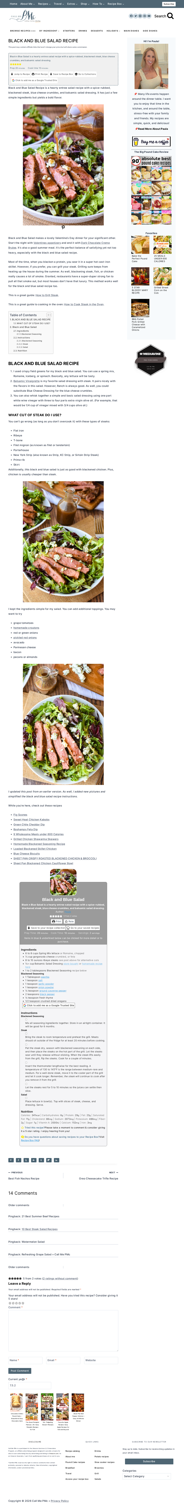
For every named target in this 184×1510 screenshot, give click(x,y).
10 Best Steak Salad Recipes (40, 1229)
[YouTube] (149, 16)
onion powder (46, 987)
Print (58, 921)
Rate (71, 921)
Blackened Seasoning (31, 334)
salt (40, 980)
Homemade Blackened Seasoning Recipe (39, 844)
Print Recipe (41, 74)
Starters (69, 31)
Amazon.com (53, 1453)
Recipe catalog (72, 1451)
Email (52, 1360)
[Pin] (63, 228)
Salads (98, 1479)
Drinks (83, 31)
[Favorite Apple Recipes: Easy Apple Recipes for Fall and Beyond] (62, 1406)
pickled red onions (25, 637)
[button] (11, 64)
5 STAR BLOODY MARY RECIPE (140, 290)
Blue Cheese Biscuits (26, 853)
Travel (68, 1473)
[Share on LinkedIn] (56, 1160)
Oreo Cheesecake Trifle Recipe (98, 1175)
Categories (129, 1470)
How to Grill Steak (47, 295)
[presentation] (140, 245)
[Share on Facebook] (18, 1160)
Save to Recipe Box (63, 74)
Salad (25, 347)
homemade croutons (26, 627)
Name (14, 1360)
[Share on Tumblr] (41, 1160)
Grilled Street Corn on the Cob (161, 290)
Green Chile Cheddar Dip (29, 824)
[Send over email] (34, 1160)
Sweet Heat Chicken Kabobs (31, 819)
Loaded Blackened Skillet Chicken (35, 848)
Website (90, 1360)
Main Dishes (131, 31)
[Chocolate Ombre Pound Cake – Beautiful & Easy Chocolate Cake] (16, 1402)
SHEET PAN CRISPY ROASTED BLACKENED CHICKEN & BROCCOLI (55, 858)
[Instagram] (140, 16)
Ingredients (23, 331)
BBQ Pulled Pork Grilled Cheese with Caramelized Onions (138, 324)
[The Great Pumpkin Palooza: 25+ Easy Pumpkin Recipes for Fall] (32, 1406)
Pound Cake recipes (75, 1462)
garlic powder (46, 983)
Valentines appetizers (47, 242)
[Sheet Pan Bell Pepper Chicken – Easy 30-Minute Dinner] (78, 1402)
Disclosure (35, 1442)
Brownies (99, 1468)
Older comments (18, 1205)
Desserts (97, 31)
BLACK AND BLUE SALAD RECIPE (31, 319)
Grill (97, 1473)
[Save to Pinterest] (11, 1160)
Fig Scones (20, 814)
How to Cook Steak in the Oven (83, 304)
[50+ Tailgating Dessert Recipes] (47, 1406)
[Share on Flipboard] (49, 1160)
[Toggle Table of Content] (47, 315)
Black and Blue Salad (25, 327)
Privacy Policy (60, 1500)
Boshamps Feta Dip (25, 829)
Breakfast (70, 1468)
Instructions (24, 337)
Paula (68, 911)
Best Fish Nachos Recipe (23, 1175)
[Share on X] (26, 1160)
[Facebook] (131, 16)
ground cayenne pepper (52, 990)
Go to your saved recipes (85, 927)
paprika (45, 977)
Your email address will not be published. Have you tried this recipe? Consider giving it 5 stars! (63, 1297)
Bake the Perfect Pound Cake (139, 259)
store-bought (70, 963)
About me (70, 1456)
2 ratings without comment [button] (60, 1278)
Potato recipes (102, 1456)
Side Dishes (150, 31)
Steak (25, 344)
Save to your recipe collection (48, 927)
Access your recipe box (76, 1479)
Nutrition (22, 350)
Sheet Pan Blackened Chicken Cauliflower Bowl (43, 863)
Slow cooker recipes (104, 1462)
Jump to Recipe (22, 74)
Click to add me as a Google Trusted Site (36, 80)
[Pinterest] (144, 16)
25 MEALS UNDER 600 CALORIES (160, 259)
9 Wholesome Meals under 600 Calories (38, 834)
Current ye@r (17, 1379)
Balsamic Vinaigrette (26, 381)
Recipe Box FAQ (30, 1140)
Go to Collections (87, 74)
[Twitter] (135, 16)
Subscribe (169, 4)
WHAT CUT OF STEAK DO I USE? (33, 323)
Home (13, 3)
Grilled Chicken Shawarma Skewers (35, 839)
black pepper (47, 994)
